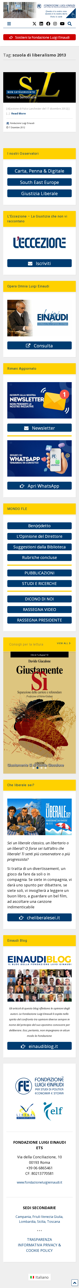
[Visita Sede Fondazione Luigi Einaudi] (39, 16)
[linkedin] (41, 23)
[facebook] (48, 23)
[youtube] (62, 23)
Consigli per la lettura (26, 644)
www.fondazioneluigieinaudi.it (39, 1182)
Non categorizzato (21, 92)
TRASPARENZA (39, 1239)
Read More (18, 113)
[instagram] (55, 23)
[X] (34, 23)
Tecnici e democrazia (21, 97)
